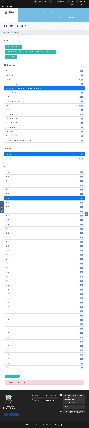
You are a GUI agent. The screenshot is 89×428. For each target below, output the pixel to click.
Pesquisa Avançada (12, 376)
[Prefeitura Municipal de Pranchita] (9, 12)
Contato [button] (81, 18)
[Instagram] (2, 211)
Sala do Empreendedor (68, 12)
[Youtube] (2, 207)
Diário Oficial (72, 18)
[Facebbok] (6, 414)
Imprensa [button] (81, 12)
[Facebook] (2, 203)
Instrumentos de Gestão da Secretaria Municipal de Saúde (30, 51)
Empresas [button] (54, 12)
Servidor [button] (62, 18)
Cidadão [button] (45, 12)
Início (29, 12)
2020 (10, 56)
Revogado (13, 46)
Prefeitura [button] (36, 12)
